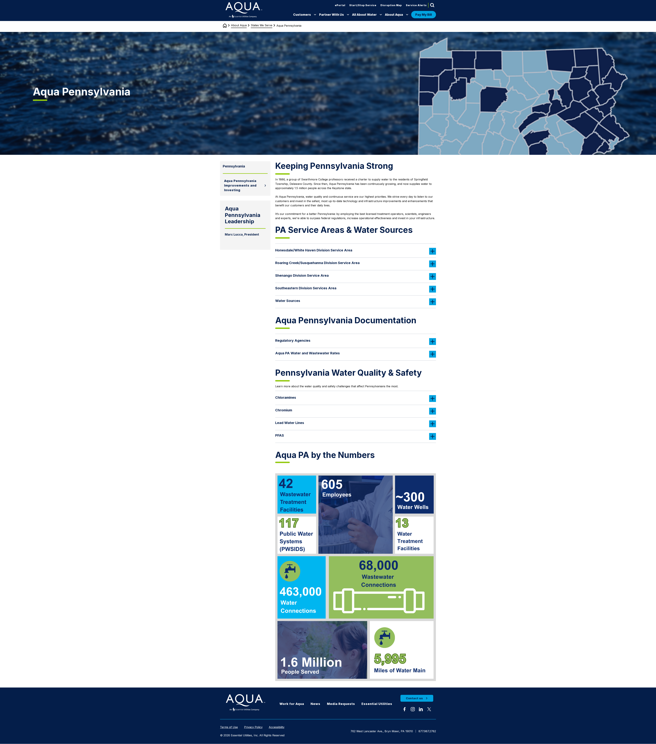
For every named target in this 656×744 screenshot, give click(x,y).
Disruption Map (391, 5)
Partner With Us (331, 14)
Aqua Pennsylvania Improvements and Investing (240, 185)
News (315, 704)
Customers (302, 14)
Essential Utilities (376, 704)
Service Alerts (416, 5)
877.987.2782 (427, 731)
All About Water (364, 14)
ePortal (340, 5)
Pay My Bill (423, 14)
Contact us (414, 698)
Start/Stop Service (362, 5)
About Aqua (394, 14)
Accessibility (276, 727)
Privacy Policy (253, 727)
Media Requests (341, 704)
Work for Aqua (291, 704)
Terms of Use (229, 727)
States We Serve (261, 25)
